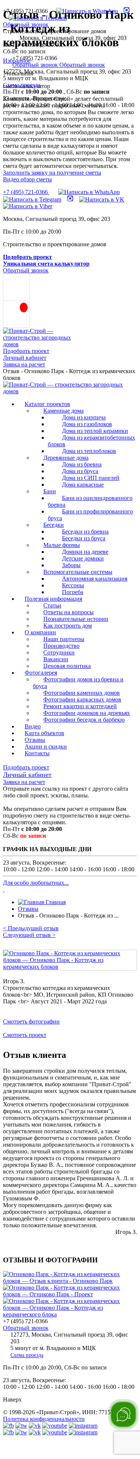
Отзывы (35, 740)
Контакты (37, 753)
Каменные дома (63, 410)
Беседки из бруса (83, 538)
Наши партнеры (63, 639)
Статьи (52, 605)
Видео (33, 726)
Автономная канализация (94, 578)
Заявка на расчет (24, 364)
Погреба (72, 592)
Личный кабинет (24, 357)
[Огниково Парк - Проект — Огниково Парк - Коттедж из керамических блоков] (70, 1294)
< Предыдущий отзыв (31, 928)
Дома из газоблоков (87, 424)
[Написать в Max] (124, 11)
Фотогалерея (41, 672)
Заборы (71, 565)
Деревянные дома (65, 457)
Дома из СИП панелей (90, 478)
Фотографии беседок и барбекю (84, 719)
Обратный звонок (26, 24)
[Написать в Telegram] (35, 18)
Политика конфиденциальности (44, 1419)
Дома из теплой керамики (95, 431)
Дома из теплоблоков (89, 451)
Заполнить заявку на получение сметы (52, 172)
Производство (61, 646)
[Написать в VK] (101, 199)
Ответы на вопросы (68, 612)
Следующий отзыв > (29, 935)
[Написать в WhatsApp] (84, 11)
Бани (49, 491)
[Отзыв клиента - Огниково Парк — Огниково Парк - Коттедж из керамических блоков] (70, 1281)
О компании (40, 632)
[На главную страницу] (70, 391)
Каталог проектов (47, 404)
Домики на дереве (85, 552)
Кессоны (73, 585)
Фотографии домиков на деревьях (86, 713)
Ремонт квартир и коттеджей (80, 706)
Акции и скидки (46, 746)
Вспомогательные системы (77, 572)
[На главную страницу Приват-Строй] (43, 344)
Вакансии (55, 659)
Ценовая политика (67, 666)
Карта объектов (44, 733)
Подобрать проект (26, 351)
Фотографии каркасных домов (82, 699)
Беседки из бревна (85, 531)
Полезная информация (53, 599)
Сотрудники (59, 652)
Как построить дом (67, 625)
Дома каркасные (83, 484)
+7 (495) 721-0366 (26, 192)
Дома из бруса (80, 471)
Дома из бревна (82, 464)
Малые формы (61, 545)
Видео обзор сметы (27, 179)
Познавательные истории (75, 619)
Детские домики (83, 558)
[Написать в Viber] (27, 206)
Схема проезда (21, 85)
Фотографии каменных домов (81, 693)
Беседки (53, 525)
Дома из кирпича (84, 417)
